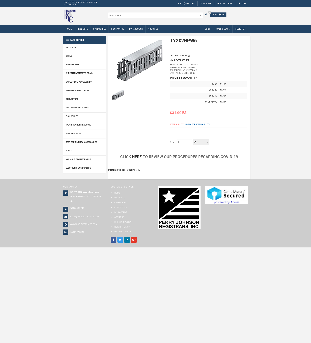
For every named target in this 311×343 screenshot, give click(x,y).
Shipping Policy (123, 222)
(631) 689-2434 (77, 232)
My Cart (207, 3)
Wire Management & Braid (79, 73)
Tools (69, 151)
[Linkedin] (127, 240)
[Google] (134, 240)
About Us (153, 29)
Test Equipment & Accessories (81, 142)
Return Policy (122, 227)
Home (69, 29)
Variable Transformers (78, 159)
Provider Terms (123, 231)
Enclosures (72, 116)
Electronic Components (78, 168)
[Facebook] (113, 240)
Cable (69, 56)
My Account (226, 3)
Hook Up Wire (72, 64)
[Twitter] (120, 240)
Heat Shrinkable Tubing (78, 108)
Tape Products (73, 133)
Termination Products (77, 90)
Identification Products (78, 125)
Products (82, 29)
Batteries (71, 47)
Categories (99, 29)
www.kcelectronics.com (83, 224)
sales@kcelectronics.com (84, 216)
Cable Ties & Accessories (79, 82)
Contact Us (117, 29)
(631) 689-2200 (187, 3)
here (137, 156)
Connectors (72, 99)
